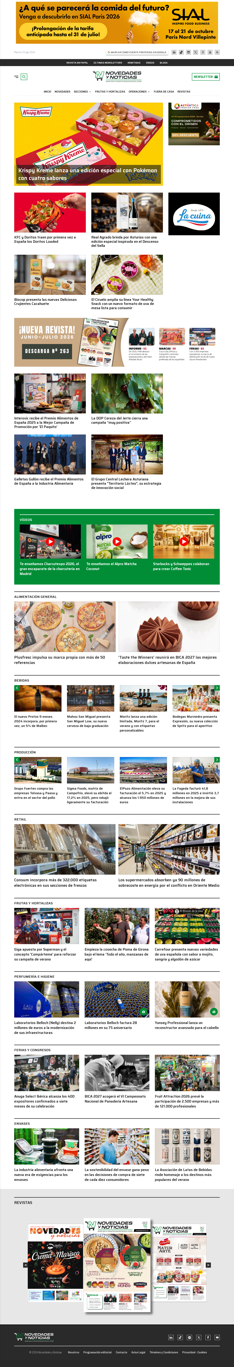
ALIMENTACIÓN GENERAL (35, 596)
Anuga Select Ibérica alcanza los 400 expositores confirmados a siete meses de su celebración (44, 1101)
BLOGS (164, 63)
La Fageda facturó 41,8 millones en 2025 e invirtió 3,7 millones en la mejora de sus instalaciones (196, 795)
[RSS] (217, 52)
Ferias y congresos (32, 1050)
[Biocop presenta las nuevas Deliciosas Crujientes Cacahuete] (50, 275)
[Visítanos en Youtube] (210, 52)
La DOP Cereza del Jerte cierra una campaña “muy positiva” (119, 420)
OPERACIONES (139, 91)
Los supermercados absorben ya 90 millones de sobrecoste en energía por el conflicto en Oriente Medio (168, 882)
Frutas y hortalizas (33, 903)
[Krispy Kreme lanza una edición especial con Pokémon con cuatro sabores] (88, 144)
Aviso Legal (138, 1352)
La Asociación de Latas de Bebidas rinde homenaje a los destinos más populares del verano (183, 1174)
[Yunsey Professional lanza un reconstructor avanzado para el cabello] (187, 999)
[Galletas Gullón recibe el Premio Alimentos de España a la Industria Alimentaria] (50, 454)
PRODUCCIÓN (25, 752)
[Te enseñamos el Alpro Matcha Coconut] (116, 541)
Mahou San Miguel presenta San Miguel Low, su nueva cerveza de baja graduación (88, 721)
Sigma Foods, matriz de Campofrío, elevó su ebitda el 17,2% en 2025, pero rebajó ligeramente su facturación (89, 795)
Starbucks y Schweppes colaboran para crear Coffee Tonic (181, 566)
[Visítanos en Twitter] (195, 52)
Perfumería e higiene (34, 976)
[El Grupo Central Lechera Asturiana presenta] (127, 454)
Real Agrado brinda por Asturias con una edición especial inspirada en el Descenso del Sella (124, 241)
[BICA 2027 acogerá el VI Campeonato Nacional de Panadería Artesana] (117, 1073)
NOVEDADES (62, 91)
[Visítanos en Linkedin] (174, 52)
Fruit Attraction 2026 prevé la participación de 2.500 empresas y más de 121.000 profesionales (187, 1101)
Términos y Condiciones (164, 1352)
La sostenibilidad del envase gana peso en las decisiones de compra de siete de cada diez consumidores (117, 1174)
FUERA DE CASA (164, 91)
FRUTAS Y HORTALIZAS (110, 91)
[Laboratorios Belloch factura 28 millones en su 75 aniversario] (117, 999)
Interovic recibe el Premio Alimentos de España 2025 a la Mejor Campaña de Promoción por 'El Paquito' (46, 422)
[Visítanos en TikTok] (181, 52)
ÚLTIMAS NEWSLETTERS (108, 63)
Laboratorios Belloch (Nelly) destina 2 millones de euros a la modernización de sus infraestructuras (45, 1027)
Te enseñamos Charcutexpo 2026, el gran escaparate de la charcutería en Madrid (50, 568)
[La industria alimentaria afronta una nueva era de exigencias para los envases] (46, 1146)
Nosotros (73, 1352)
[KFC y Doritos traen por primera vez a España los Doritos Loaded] (50, 213)
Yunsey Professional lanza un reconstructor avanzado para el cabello (187, 1025)
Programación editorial (97, 1352)
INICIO (47, 91)
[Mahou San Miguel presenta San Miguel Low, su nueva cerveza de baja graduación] (90, 698)
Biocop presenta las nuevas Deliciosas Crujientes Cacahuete (45, 302)
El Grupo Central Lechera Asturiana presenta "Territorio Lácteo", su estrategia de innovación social (126, 483)
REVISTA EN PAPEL (77, 63)
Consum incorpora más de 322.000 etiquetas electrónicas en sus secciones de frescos (55, 882)
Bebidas (21, 680)
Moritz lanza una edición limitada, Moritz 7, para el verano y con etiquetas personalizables (139, 723)
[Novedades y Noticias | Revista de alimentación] (117, 77)
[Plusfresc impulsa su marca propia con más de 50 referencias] (65, 626)
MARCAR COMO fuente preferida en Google (138, 52)
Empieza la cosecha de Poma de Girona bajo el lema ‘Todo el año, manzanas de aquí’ (117, 954)
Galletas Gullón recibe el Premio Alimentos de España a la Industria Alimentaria (49, 481)
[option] (37, 706)
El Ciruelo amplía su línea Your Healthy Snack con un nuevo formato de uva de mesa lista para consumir (122, 304)
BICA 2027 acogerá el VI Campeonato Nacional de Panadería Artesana (115, 1099)
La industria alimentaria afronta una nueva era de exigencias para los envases (43, 1174)
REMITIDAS (134, 63)
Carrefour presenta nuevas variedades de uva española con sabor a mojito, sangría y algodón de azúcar (186, 954)
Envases (22, 1123)
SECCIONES (83, 91)
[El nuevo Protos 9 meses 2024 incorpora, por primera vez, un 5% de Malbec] (37, 698)
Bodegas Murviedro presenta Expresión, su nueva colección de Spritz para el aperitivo (195, 721)
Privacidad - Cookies (194, 1352)
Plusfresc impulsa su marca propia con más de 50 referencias (59, 660)
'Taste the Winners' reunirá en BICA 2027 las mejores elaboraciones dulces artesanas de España (167, 660)
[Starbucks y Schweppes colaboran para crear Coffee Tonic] (183, 541)
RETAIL (20, 819)
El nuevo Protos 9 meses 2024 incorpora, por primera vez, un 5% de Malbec (35, 721)
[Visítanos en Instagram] (188, 52)
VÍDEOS (150, 63)
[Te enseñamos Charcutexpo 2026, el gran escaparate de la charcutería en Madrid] (50, 541)
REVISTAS (183, 91)
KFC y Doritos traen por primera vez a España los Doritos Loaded (45, 239)
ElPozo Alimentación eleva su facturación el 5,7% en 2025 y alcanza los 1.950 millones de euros (143, 795)
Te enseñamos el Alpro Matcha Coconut (111, 566)
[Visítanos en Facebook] (203, 52)
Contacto (121, 1352)
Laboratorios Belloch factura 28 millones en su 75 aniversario (111, 1025)
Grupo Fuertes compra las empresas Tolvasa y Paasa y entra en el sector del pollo (36, 793)
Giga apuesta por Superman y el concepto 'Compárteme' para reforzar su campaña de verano (45, 954)
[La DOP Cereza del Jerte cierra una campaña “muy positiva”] (127, 393)
